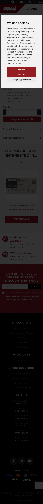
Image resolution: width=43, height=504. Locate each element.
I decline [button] (22, 74)
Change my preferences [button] (21, 79)
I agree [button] (21, 69)
